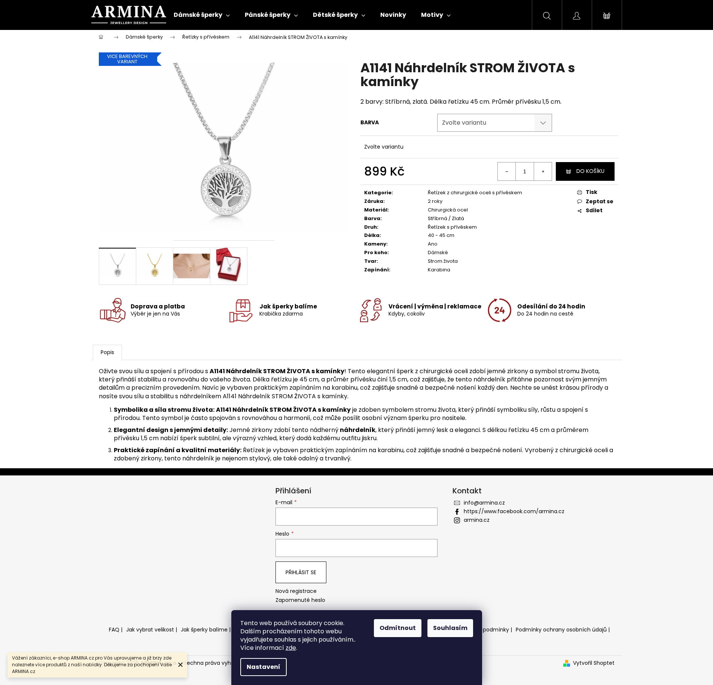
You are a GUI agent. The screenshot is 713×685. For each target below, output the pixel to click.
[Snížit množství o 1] (507, 171)
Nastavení (263, 667)
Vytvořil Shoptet (594, 663)
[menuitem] (201, 15)
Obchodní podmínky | (483, 629)
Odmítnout (398, 628)
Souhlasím (450, 628)
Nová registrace (296, 591)
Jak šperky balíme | (206, 629)
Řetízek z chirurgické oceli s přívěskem (475, 192)
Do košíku (590, 171)
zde (291, 647)
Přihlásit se (301, 572)
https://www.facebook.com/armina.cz (514, 511)
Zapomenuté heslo (300, 600)
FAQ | (115, 629)
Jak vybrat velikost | (151, 629)
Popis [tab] (107, 352)
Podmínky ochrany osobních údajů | (563, 629)
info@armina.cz (484, 502)
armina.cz (477, 520)
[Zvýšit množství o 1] (543, 171)
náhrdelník (357, 430)
